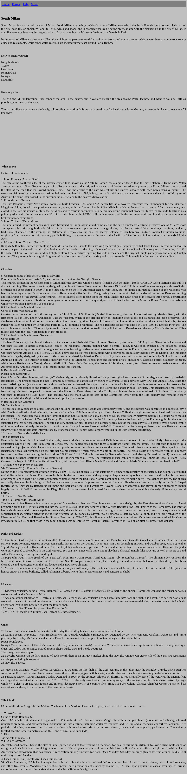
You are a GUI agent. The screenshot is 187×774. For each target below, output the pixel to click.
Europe (16, 4)
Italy (25, 4)
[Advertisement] (88, 141)
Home (5, 4)
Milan (34, 4)
